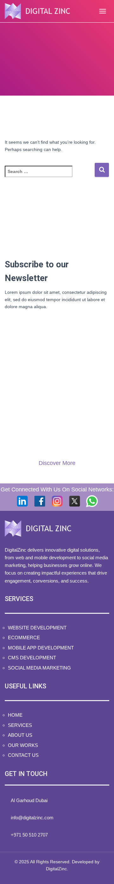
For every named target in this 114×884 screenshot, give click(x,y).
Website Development (37, 627)
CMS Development (32, 657)
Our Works (23, 745)
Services (20, 725)
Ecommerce (24, 637)
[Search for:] (49, 176)
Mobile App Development (41, 647)
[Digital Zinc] (40, 11)
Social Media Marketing (39, 667)
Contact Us (23, 755)
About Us (20, 735)
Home (15, 715)
